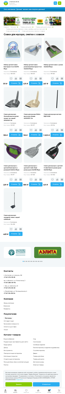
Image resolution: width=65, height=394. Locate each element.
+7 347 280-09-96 (10, 282)
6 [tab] (31, 261)
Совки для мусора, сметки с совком (33, 31)
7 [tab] (33, 261)
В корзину (14, 83)
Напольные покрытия (10, 356)
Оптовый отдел (9, 321)
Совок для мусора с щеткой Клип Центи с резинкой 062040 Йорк (11, 168)
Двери (35, 353)
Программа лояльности (11, 324)
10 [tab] (38, 261)
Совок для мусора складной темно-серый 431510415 (12, 217)
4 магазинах (50, 172)
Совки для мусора (12, 31)
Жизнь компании (9, 303)
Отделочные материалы (12, 359)
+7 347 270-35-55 (9, 277)
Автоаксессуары (38, 362)
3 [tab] (26, 261)
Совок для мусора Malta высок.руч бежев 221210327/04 (32, 116)
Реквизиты (7, 309)
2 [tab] (24, 261)
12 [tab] (41, 261)
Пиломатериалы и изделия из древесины (46, 347)
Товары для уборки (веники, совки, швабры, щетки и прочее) (25, 29)
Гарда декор (8, 345)
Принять (19, 384)
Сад (34, 339)
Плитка (6, 365)
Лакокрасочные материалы (13, 353)
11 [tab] (40, 261)
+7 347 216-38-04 (9, 293)
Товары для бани (38, 356)
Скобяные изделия (39, 345)
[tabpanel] (17, 252)
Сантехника (37, 342)
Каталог (14, 27)
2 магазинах (30, 71)
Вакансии (7, 306)
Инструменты (8, 350)
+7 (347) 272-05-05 (14, 1)
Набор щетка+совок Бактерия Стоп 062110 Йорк (11, 67)
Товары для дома (26, 27)
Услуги (6, 329)
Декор (6, 347)
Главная (6, 27)
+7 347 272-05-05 (9, 288)
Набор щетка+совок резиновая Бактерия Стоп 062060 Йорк (33, 67)
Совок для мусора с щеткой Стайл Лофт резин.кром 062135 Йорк (32, 168)
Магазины (8, 318)
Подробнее (19, 379)
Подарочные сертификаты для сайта (16, 342)
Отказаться (46, 384)
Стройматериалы (39, 350)
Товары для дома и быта (44, 27)
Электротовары (38, 365)
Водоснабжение (9, 339)
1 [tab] (23, 261)
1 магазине (10, 123)
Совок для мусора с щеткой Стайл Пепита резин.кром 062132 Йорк (53, 168)
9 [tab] (36, 261)
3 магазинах (10, 71)
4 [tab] (28, 261)
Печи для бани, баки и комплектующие (16, 362)
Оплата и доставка (10, 327)
